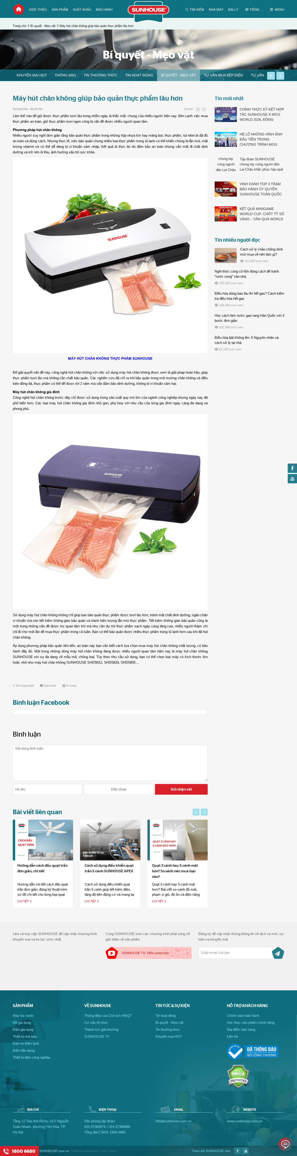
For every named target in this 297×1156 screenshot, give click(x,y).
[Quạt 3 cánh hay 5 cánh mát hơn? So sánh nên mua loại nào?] (177, 840)
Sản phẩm (60, 9)
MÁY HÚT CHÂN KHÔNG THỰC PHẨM (100, 358)
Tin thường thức (100, 75)
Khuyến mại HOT (32, 75)
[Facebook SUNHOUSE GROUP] (292, 472)
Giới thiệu (38, 9)
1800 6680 (118, 1132)
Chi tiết (23, 901)
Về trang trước (25, 685)
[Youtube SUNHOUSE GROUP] (292, 482)
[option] (32, 75)
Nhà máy (216, 9)
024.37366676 (95, 1127)
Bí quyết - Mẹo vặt (42, 26)
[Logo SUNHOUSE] (148, 21)
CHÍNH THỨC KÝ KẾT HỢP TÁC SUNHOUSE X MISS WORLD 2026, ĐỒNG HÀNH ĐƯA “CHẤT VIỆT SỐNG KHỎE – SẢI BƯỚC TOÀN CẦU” (262, 114)
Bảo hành (104, 9)
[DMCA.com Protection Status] (238, 1087)
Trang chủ (18, 9)
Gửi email (50, 685)
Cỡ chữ (188, 109)
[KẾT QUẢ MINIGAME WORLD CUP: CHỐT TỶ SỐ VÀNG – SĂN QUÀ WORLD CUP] (226, 213)
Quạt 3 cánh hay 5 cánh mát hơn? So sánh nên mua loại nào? (175, 871)
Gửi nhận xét (181, 789)
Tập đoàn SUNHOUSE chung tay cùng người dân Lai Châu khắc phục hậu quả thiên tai (261, 164)
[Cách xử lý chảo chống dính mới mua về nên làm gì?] (226, 255)
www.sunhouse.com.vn (244, 1121)
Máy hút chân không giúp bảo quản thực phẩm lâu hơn (96, 26)
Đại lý (233, 9)
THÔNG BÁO (65, 75)
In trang (71, 685)
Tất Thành (108, 1151)
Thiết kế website (82, 1151)
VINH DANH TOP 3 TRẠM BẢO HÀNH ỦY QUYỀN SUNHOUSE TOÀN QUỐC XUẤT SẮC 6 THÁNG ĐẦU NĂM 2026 (261, 189)
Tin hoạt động (139, 75)
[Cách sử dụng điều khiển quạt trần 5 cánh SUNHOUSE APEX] (110, 840)
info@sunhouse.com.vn (173, 1121)
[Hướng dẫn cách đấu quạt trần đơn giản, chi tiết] (43, 840)
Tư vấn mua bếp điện (223, 75)
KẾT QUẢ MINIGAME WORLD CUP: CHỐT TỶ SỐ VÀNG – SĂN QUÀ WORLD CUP (262, 214)
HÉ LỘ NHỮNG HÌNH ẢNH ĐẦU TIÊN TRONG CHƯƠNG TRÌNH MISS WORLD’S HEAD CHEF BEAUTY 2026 (261, 139)
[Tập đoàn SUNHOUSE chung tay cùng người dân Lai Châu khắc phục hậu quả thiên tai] (226, 164)
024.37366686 (119, 1127)
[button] (271, 76)
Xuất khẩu (82, 9)
